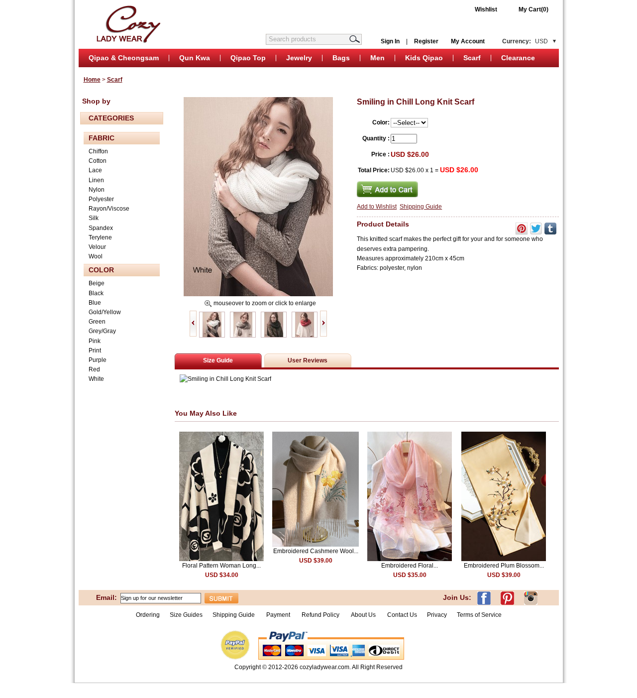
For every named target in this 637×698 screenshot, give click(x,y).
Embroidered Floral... (409, 565)
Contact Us (402, 614)
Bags (341, 58)
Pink (95, 341)
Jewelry (299, 58)
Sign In (390, 41)
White (96, 378)
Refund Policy (320, 614)
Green (97, 321)
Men (377, 58)
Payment (278, 614)
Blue (95, 302)
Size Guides (186, 614)
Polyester (101, 199)
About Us (364, 614)
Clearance (518, 58)
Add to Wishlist (377, 206)
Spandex (101, 228)
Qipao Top (248, 58)
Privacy (437, 614)
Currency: (525, 41)
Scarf (472, 58)
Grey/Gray (102, 331)
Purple (97, 359)
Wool (96, 256)
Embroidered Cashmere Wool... (315, 551)
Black (96, 293)
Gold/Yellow (105, 312)
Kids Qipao (424, 58)
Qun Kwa (194, 58)
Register (426, 41)
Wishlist (486, 9)
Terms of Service (479, 614)
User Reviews (307, 360)
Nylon (97, 189)
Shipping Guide (421, 206)
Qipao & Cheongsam (124, 58)
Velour (97, 246)
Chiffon (98, 151)
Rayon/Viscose (109, 208)
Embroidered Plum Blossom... (504, 565)
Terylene (100, 237)
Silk (94, 218)
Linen (96, 180)
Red (94, 369)
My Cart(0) (533, 9)
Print (95, 350)
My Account (468, 41)
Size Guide (218, 360)
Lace (95, 170)
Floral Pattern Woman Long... (221, 565)
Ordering (148, 614)
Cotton (97, 160)
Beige (97, 283)
